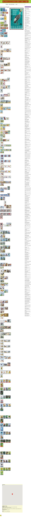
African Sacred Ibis (27, 17)
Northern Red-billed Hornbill (27, 300)
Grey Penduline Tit (26, 175)
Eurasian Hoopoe (28, 69)
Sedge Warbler (27, 42)
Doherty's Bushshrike (27, 119)
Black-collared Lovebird (27, 31)
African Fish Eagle (27, 25)
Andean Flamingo (27, 252)
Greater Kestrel (27, 259)
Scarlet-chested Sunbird (27, 61)
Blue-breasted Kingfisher (27, 19)
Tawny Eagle (27, 217)
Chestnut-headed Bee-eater (27, 308)
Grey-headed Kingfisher (27, 183)
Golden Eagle (27, 303)
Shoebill (27, 20)
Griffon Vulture (27, 283)
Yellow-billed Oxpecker (27, 62)
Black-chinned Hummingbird (27, 294)
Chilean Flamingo (27, 256)
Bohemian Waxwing (27, 160)
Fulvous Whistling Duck (27, 150)
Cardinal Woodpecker (27, 199)
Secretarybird (27, 92)
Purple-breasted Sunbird (27, 207)
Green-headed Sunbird (27, 184)
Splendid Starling (27, 121)
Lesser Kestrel (28, 264)
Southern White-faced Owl (27, 243)
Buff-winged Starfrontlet (27, 293)
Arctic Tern (28, 174)
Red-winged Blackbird (27, 173)
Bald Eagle (27, 126)
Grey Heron (27, 157)
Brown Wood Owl (27, 242)
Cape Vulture (28, 284)
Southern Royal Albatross (27, 280)
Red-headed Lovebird (27, 125)
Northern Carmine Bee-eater (27, 66)
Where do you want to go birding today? (6, 511)
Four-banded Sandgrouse (27, 214)
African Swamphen (28, 99)
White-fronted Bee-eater (27, 313)
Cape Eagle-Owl (28, 232)
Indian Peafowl (28, 153)
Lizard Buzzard (27, 196)
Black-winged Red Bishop (27, 22)
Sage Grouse (27, 48)
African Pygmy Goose (27, 73)
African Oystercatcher (27, 235)
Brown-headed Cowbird (27, 52)
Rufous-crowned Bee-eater (27, 315)
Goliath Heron (27, 84)
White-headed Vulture (27, 285)
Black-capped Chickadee (27, 164)
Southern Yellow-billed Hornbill (27, 301)
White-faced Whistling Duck (27, 128)
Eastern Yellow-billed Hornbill (28, 33)
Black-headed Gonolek (27, 139)
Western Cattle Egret (28, 32)
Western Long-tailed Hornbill (27, 298)
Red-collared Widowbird (27, 210)
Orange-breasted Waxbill (27, 179)
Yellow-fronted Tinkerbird (27, 177)
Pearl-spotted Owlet (27, 200)
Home (3, 1)
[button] (12, 494)
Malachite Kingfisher (27, 103)
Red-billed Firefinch (27, 57)
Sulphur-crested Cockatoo (27, 271)
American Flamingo (27, 258)
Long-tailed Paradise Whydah (27, 216)
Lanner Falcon (28, 261)
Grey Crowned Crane (27, 8)
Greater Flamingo (27, 254)
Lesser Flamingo (27, 86)
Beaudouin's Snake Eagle (27, 222)
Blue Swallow (27, 205)
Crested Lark (28, 43)
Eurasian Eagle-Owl (28, 240)
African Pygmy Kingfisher (27, 59)
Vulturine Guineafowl (27, 97)
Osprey (27, 197)
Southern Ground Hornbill (27, 89)
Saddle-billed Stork (28, 38)
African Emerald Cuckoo (27, 116)
